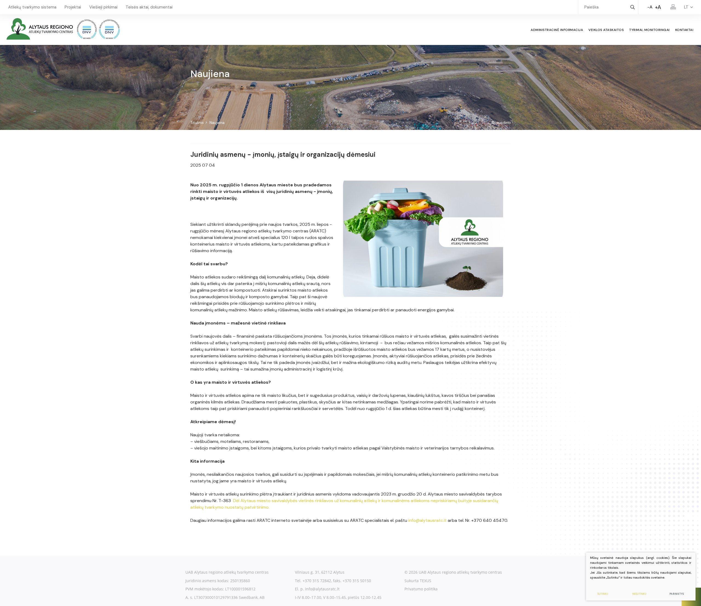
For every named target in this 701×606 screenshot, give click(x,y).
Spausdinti (501, 122)
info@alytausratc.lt (427, 520)
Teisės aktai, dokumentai (149, 7)
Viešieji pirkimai (103, 7)
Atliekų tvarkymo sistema (32, 7)
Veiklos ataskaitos (606, 30)
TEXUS (425, 580)
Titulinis (197, 122)
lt (686, 7)
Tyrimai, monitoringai (649, 30)
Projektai (73, 7)
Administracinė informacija (557, 30)
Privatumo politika (421, 588)
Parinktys (677, 594)
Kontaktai (684, 30)
